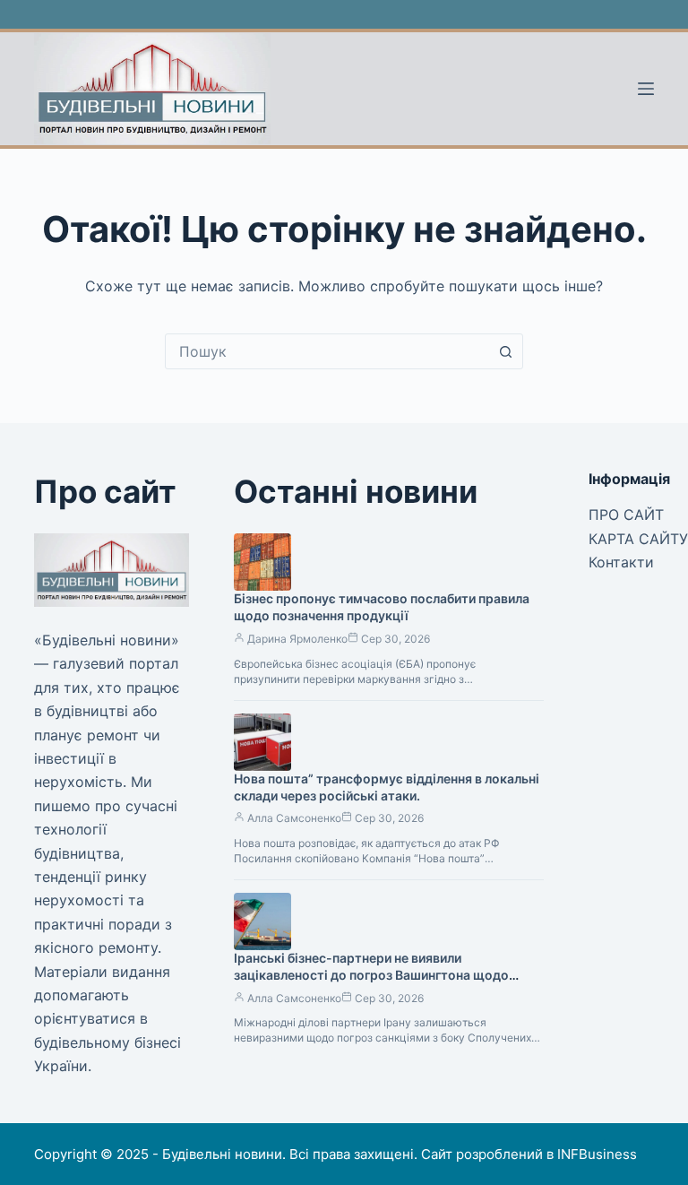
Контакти (621, 562)
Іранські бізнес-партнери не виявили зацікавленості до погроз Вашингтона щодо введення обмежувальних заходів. (371, 974)
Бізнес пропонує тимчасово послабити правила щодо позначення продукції (381, 607)
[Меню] (646, 89)
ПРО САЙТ (626, 514)
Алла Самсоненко (294, 818)
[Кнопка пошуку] (505, 351)
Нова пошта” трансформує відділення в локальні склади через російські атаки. (386, 787)
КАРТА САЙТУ (638, 539)
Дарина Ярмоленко (297, 638)
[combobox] (327, 351)
